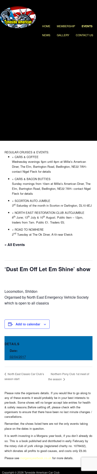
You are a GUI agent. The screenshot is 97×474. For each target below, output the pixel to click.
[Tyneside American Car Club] (18, 27)
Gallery (63, 35)
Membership (66, 26)
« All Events (15, 244)
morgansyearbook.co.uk (35, 458)
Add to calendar (28, 324)
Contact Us (84, 35)
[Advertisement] (48, 90)
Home (46, 26)
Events (87, 26)
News (46, 35)
